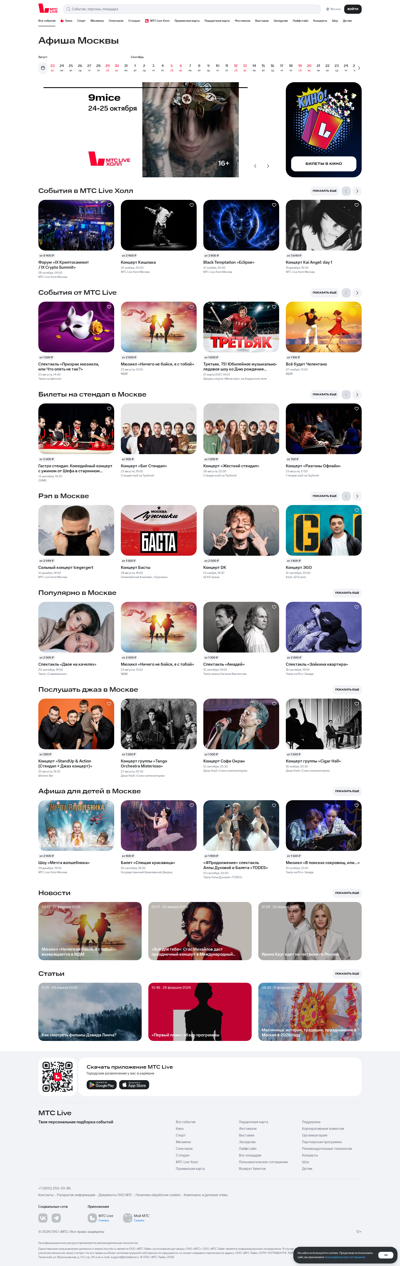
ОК (386, 1255)
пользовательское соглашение (345, 1257)
